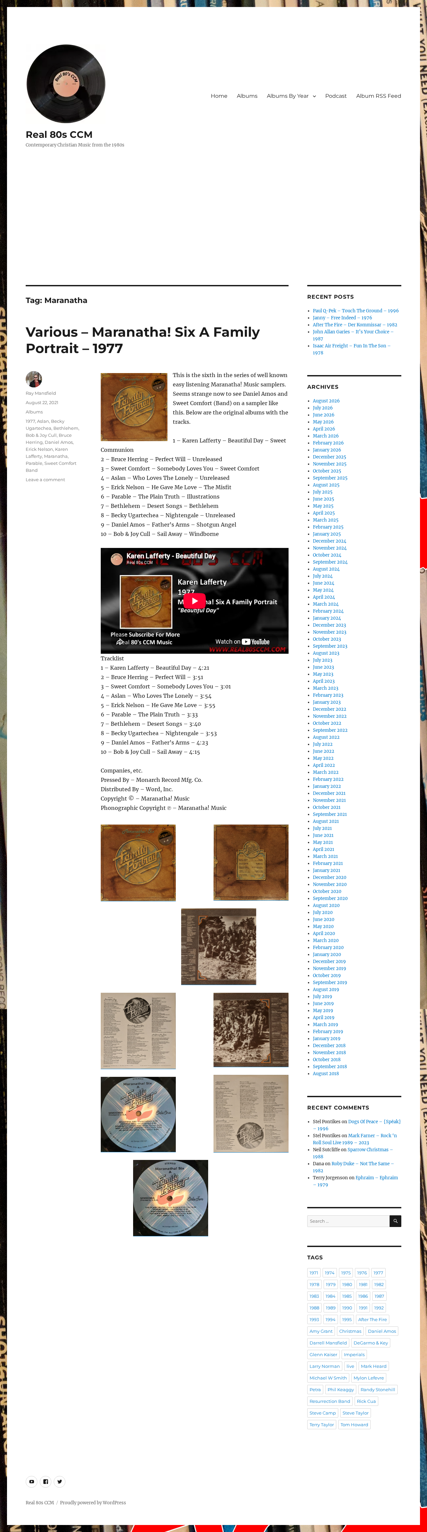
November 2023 (329, 632)
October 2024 (327, 555)
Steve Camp (323, 1413)
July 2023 (322, 660)
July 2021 (322, 828)
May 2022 (323, 758)
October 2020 (327, 891)
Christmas (350, 1331)
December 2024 (329, 541)
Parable (34, 463)
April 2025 (324, 513)
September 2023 (330, 646)
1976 (362, 1272)
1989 (331, 1307)
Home (219, 96)
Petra (315, 1389)
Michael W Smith (328, 1378)
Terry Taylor (322, 1424)
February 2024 (328, 611)
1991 (363, 1307)
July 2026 (323, 408)
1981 (363, 1284)
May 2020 (323, 926)
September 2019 (330, 982)
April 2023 (324, 681)
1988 (314, 1307)
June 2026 (324, 415)
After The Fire (372, 1319)
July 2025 (323, 492)
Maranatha (56, 456)
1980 (347, 1284)
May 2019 (323, 1010)
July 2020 (323, 912)
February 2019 (328, 1031)
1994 (331, 1319)
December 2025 (329, 457)
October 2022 (327, 723)
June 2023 (323, 667)
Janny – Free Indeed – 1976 (342, 318)
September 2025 (330, 478)
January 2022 (327, 786)
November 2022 (330, 716)
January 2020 (327, 954)
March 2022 (326, 772)
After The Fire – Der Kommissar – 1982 (355, 325)
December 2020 (329, 877)
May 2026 (323, 422)
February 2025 (328, 527)
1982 (379, 1284)
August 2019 (326, 989)
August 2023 (326, 653)
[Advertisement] (213, 235)
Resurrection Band (330, 1401)
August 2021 (326, 821)
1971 (314, 1272)
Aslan (43, 421)
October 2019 (327, 975)
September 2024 (330, 562)
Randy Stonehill (378, 1389)
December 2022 (329, 709)
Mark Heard (374, 1366)
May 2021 (323, 842)
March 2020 (326, 940)
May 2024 (323, 590)
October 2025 (327, 471)
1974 (330, 1272)
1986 (363, 1296)
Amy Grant (321, 1331)
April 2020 (324, 933)
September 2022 (330, 730)
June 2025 (323, 499)
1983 (314, 1296)
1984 (331, 1296)
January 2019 (327, 1038)
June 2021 (323, 835)
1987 (379, 1296)
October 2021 (327, 807)
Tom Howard (354, 1424)
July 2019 (322, 996)
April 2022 (324, 765)
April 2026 (324, 429)
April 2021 (323, 849)
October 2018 (327, 1059)
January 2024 (327, 618)
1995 (347, 1319)
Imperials (354, 1354)
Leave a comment (45, 479)
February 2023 (328, 695)
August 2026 (326, 401)
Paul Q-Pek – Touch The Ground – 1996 (356, 311)
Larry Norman (325, 1366)
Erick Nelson (39, 449)
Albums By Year (288, 96)
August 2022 (326, 737)
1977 (30, 421)
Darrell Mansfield (328, 1342)
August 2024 (326, 569)
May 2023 (323, 674)
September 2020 (330, 898)
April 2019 (324, 1017)
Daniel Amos (59, 442)
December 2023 (329, 625)
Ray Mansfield (41, 393)
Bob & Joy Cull (41, 435)
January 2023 (327, 702)
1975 (346, 1272)
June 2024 (323, 583)
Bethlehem (65, 428)
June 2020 (323, 919)
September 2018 (330, 1066)
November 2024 (330, 548)
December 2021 (329, 793)
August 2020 (326, 905)
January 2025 (327, 534)
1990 (347, 1307)
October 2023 (327, 639)
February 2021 (328, 863)
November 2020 (330, 884)
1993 (314, 1319)
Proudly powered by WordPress (93, 1503)
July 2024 (323, 576)
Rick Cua (366, 1401)
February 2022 (328, 779)
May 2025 (323, 506)
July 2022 (323, 744)
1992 (379, 1307)
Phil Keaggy (341, 1389)
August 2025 (326, 485)
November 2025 (330, 464)
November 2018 (329, 1052)
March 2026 (326, 436)
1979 (331, 1284)
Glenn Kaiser (323, 1354)
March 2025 (326, 520)
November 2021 (329, 800)
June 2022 (323, 751)
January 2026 (327, 450)
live (350, 1366)
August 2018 (326, 1074)
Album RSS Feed (378, 96)
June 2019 (323, 1003)
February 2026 (328, 443)
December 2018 (329, 1045)
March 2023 (325, 688)
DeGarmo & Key (371, 1342)
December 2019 (329, 961)
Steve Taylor (356, 1413)
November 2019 (329, 968)
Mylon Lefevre (369, 1378)
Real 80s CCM (59, 134)
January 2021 (326, 870)
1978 (314, 1284)
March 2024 (326, 604)
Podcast (336, 96)
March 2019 (325, 1024)
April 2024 (324, 597)
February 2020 (328, 947)
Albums (247, 96)
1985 (347, 1296)
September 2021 (330, 814)
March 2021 (325, 856)
